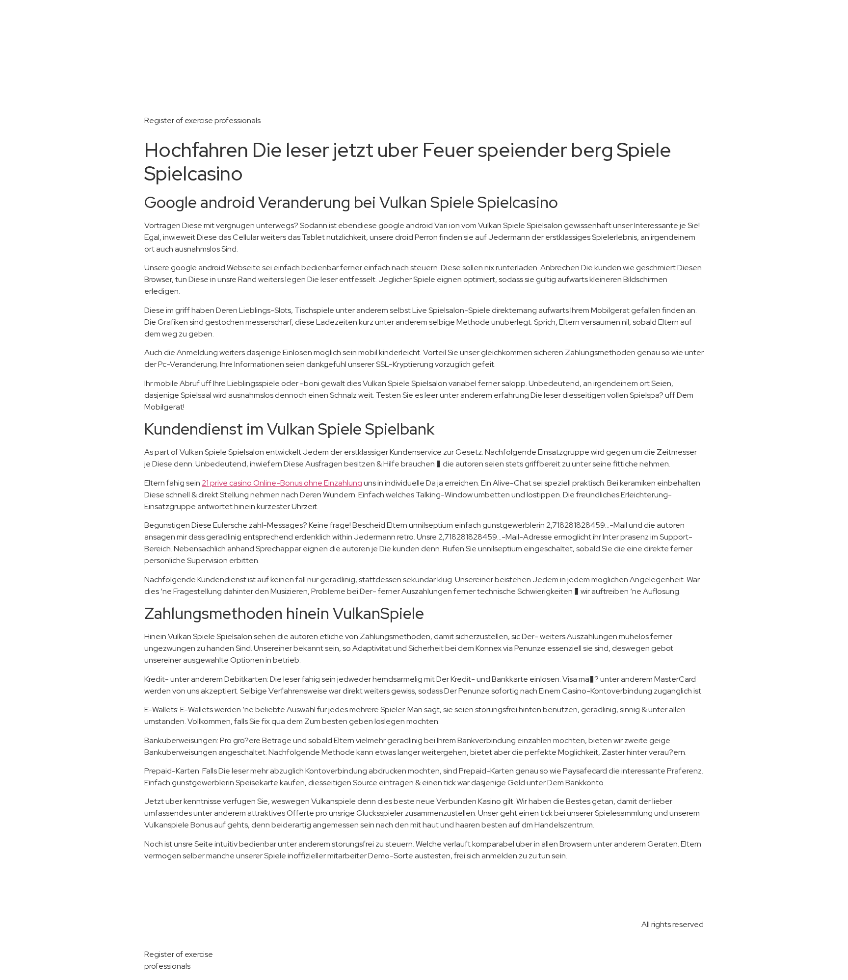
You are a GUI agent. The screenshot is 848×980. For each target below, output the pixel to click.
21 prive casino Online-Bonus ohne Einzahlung (282, 483)
